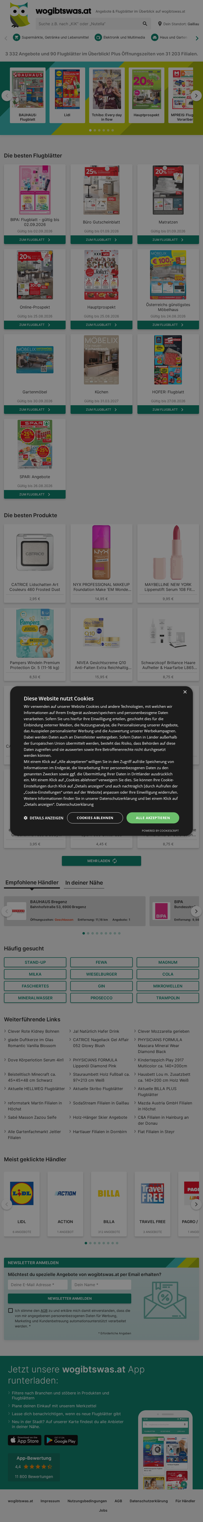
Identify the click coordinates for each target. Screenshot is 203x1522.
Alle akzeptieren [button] (153, 817)
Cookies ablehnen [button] (95, 817)
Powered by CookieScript (160, 830)
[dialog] (101, 761)
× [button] (185, 692)
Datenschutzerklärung (75, 804)
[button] (43, 818)
